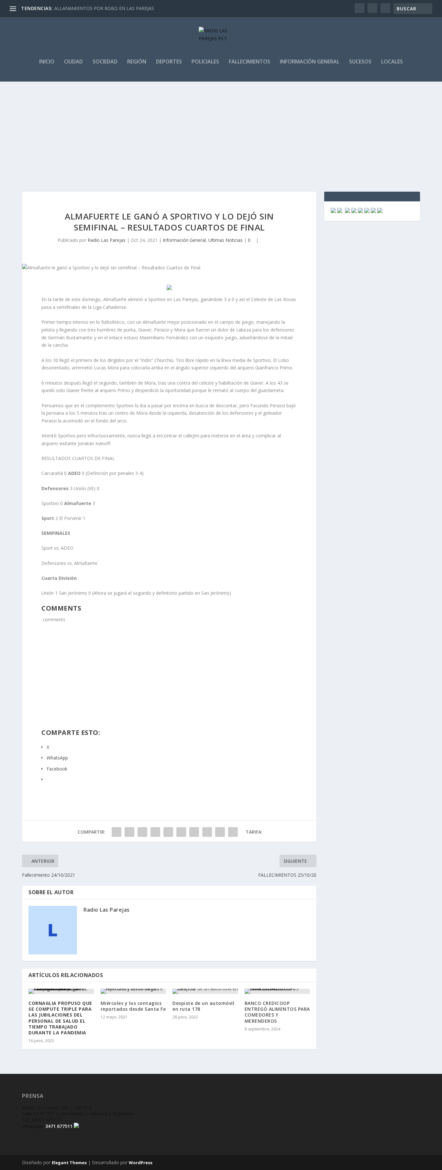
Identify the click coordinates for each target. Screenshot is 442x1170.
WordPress (140, 1162)
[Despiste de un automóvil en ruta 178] (205, 991)
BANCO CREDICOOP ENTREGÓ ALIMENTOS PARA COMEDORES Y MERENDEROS (277, 1012)
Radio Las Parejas (107, 240)
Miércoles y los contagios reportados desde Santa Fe (133, 1006)
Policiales (205, 62)
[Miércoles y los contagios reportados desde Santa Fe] (133, 991)
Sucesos (360, 62)
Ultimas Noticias (225, 240)
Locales (392, 62)
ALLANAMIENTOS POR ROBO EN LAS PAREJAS (104, 8)
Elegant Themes (69, 1162)
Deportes (169, 62)
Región (136, 62)
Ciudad (73, 62)
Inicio (46, 62)
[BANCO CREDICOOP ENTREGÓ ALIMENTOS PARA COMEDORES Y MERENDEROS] (277, 991)
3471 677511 (58, 1126)
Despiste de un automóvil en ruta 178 (203, 1006)
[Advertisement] (221, 130)
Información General (309, 62)
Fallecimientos (249, 62)
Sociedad (105, 62)
